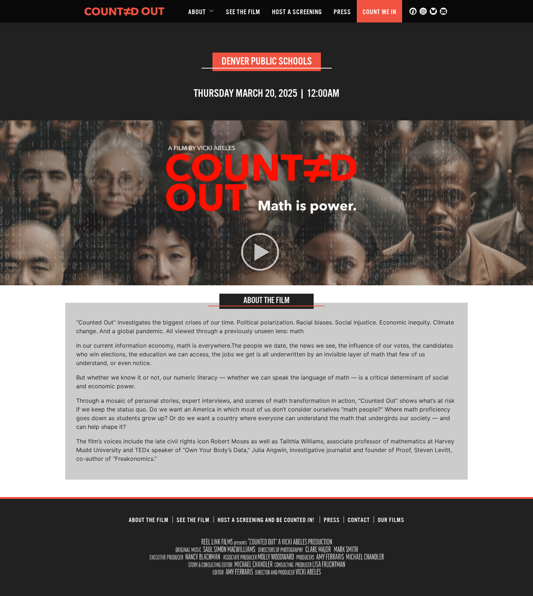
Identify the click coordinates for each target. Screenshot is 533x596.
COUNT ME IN (379, 11)
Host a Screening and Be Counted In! (267, 519)
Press (342, 11)
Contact (359, 519)
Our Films (391, 519)
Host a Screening (297, 11)
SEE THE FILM (243, 11)
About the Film (149, 519)
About (197, 11)
